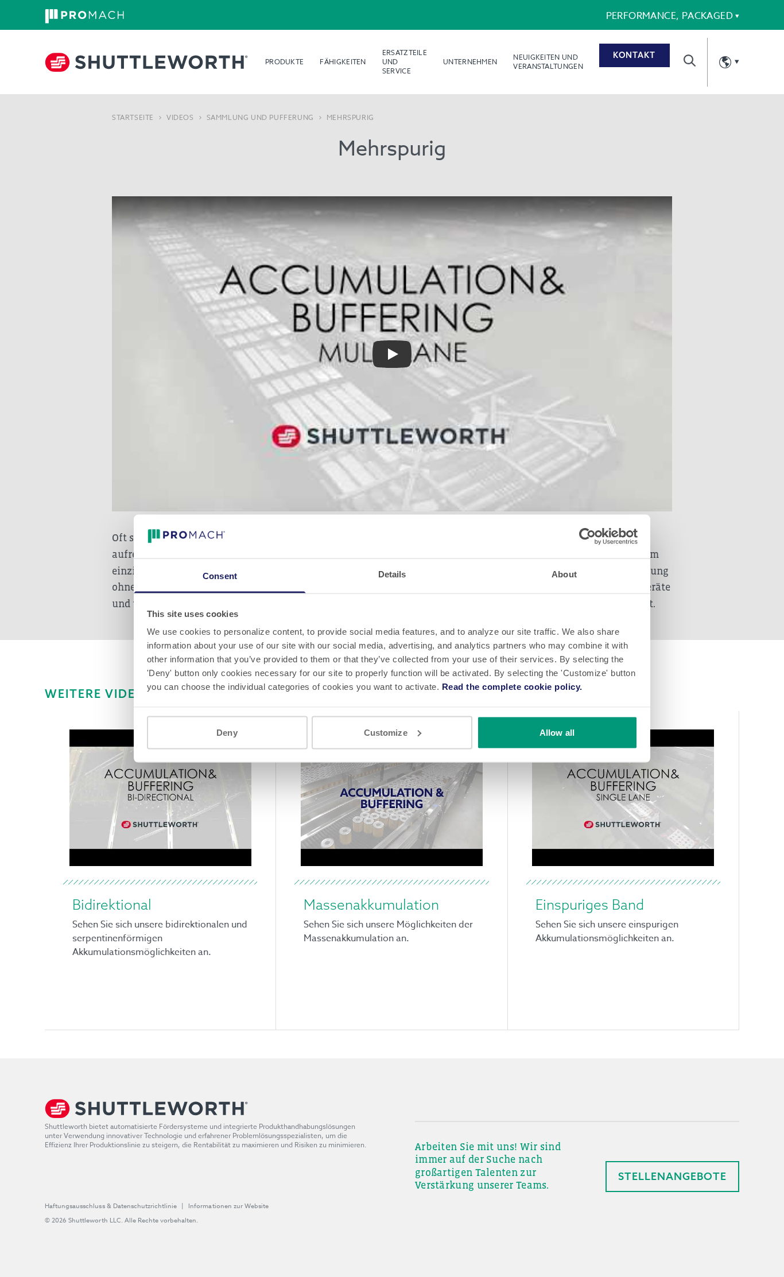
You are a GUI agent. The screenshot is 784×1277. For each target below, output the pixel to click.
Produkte (284, 62)
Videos (180, 117)
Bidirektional (112, 904)
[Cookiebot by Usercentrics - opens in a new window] (587, 536)
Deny (226, 732)
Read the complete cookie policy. (512, 687)
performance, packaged (669, 16)
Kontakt (634, 55)
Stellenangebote (672, 1176)
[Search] (690, 61)
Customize (385, 732)
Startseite (133, 117)
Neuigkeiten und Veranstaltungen (548, 61)
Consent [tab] (220, 576)
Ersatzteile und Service (404, 62)
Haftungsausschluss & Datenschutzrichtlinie (111, 1206)
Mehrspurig (350, 117)
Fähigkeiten (343, 62)
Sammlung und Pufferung (260, 117)
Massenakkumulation (371, 904)
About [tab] (564, 574)
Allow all (557, 732)
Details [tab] (392, 574)
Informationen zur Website (228, 1206)
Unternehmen (470, 62)
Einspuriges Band (589, 904)
